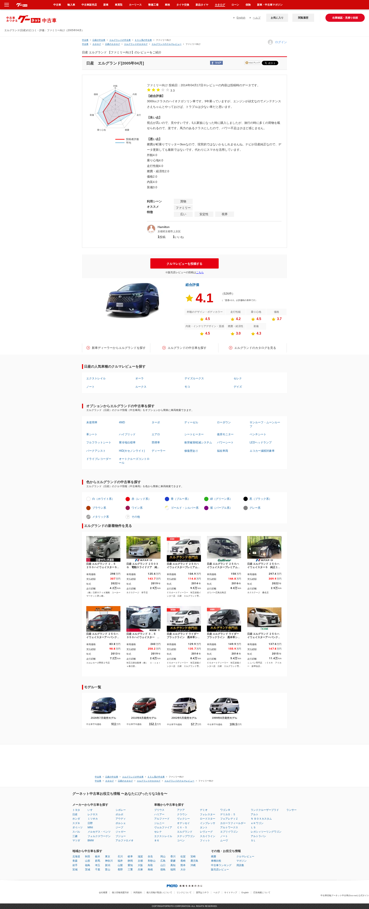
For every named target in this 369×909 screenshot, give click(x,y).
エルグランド (184, 831)
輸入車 (71, 4)
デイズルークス (194, 378)
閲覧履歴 (303, 17)
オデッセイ (183, 823)
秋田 (87, 856)
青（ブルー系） (180, 498)
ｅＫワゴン (257, 823)
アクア (181, 809)
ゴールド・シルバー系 (185, 507)
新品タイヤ (202, 4)
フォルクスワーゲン (99, 836)
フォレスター (207, 814)
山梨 (120, 865)
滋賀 (140, 856)
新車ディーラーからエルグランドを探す (119, 347)
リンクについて (184, 892)
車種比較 (216, 860)
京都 (140, 860)
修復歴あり (191, 450)
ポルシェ (121, 823)
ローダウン (224, 422)
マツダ (76, 840)
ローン (235, 4)
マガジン (241, 860)
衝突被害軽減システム (198, 442)
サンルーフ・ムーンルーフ (265, 424)
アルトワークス (229, 827)
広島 (162, 860)
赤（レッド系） (141, 498)
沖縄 (193, 865)
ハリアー (159, 814)
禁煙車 (156, 442)
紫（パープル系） (221, 507)
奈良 (150, 856)
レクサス (93, 814)
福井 (120, 860)
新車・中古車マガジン (270, 4)
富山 (107, 869)
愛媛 (173, 860)
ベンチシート (258, 434)
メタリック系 (100, 516)
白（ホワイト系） (103, 498)
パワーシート (225, 442)
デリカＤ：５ (228, 814)
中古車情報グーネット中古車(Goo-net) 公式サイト (345, 895)
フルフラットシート (98, 442)
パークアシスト (96, 450)
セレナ (238, 378)
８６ (156, 840)
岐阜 (130, 856)
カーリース (135, 4)
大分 (183, 869)
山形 (87, 860)
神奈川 (109, 860)
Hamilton (164, 227)
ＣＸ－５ (182, 827)
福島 (87, 865)
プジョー (121, 836)
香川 (173, 856)
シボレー (121, 809)
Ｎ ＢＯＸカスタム (261, 818)
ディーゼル (191, 422)
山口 (162, 865)
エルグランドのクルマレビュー (167, 44)
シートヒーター (194, 434)
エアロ (156, 434)
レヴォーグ (206, 831)
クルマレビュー (245, 856)
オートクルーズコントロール (134, 460)
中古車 (85, 40)
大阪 (140, 865)
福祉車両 (222, 450)
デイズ (238, 386)
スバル (76, 831)
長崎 (183, 860)
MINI (90, 827)
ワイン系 (137, 507)
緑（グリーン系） (221, 498)
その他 (136, 516)
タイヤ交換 (182, 4)
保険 (248, 4)
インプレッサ (207, 823)
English (241, 17)
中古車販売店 (89, 4)
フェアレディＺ (229, 818)
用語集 (240, 865)
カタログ (220, 4)
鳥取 (150, 865)
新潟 (107, 865)
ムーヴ (224, 840)
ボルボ (119, 814)
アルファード (162, 818)
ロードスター (207, 818)
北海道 (76, 856)
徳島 (162, 869)
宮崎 (193, 856)
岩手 (75, 865)
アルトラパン (258, 836)
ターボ (156, 422)
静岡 (130, 860)
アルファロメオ (124, 840)
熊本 (183, 865)
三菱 (75, 836)
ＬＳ (253, 827)
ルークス (140, 386)
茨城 (87, 869)
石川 (120, 856)
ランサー (291, 809)
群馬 (97, 860)
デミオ (204, 809)
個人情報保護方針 (120, 892)
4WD (122, 422)
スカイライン (207, 836)
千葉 (97, 869)
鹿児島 (194, 860)
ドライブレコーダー (98, 458)
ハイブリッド (127, 434)
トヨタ (76, 809)
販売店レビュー (220, 869)
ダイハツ (77, 827)
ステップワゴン (186, 836)
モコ (187, 386)
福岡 (173, 869)
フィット (205, 840)
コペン (181, 840)
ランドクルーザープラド (265, 809)
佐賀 (183, 856)
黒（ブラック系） (260, 498)
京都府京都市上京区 (169, 231)
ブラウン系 (99, 507)
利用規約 (137, 892)
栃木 (97, 856)
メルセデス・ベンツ (99, 831)
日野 (90, 823)
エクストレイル (96, 378)
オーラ (139, 378)
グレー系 (255, 507)
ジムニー (159, 823)
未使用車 (91, 422)
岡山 (162, 856)
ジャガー (121, 831)
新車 (105, 4)
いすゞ (91, 809)
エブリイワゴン (229, 831)
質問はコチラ (202, 892)
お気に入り (277, 17)
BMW (91, 840)
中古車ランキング (221, 865)
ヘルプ (257, 17)
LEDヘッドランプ (261, 442)
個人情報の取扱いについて (159, 892)
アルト (254, 814)
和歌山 (151, 860)
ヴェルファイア (163, 827)
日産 (75, 814)
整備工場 (153, 4)
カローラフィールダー (233, 823)
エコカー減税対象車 (262, 450)
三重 (130, 869)
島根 (150, 869)
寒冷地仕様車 (127, 442)
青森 (75, 860)
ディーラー (158, 450)
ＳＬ (253, 840)
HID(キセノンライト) (132, 450)
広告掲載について (261, 892)
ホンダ (76, 818)
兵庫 (140, 869)
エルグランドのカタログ (136, 44)
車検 (167, 4)
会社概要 (103, 892)
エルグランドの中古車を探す (187, 347)
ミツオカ (93, 818)
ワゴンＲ (225, 809)
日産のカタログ (112, 44)
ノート (90, 386)
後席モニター (225, 434)
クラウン (182, 814)
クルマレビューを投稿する (184, 263)
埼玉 (97, 865)
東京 (107, 856)
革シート (91, 434)
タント (204, 827)
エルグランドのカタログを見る (255, 347)
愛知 (130, 865)
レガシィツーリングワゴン (266, 831)
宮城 (75, 869)
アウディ (121, 818)
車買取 (119, 4)
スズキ (76, 823)
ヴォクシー (183, 818)
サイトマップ (230, 892)
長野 (120, 869)
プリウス (159, 809)
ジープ (119, 827)
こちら (200, 272)
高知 (173, 865)
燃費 (213, 856)
